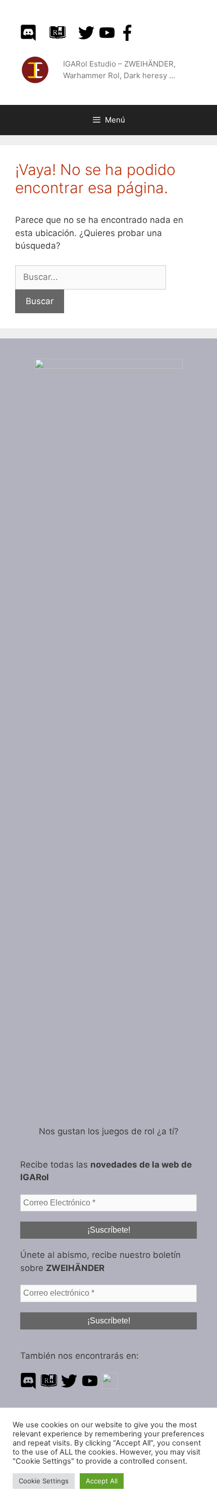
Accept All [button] (102, 1481)
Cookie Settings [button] (44, 1481)
